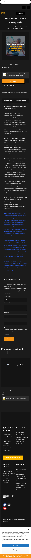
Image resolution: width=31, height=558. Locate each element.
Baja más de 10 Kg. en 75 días (9, 390)
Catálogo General (20, 443)
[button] (28, 529)
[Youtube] (5, 508)
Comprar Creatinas (21, 439)
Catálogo (20, 13)
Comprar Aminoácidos (22, 437)
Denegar (15, 550)
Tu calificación (8, 296)
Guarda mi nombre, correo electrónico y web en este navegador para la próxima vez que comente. (15, 332)
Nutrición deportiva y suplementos (18, 26)
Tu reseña (7, 303)
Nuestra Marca (20, 432)
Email (5, 320)
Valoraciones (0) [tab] (21, 100)
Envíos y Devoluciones (9, 473)
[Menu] (28, 13)
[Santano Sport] (4, 13)
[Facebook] (5, 505)
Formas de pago (7, 471)
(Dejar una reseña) (14, 64)
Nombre (6, 312)
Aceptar (15, 545)
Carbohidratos (20, 441)
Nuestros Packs (20, 435)
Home (5, 26)
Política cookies (7, 478)
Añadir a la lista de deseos (9, 85)
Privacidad (6, 475)
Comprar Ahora (13, 81)
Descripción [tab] (8, 100)
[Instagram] (9, 505)
